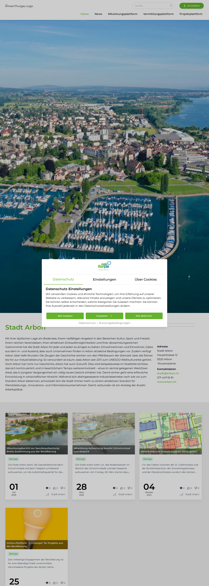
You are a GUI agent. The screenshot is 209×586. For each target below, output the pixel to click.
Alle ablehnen (144, 315)
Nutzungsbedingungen (114, 323)
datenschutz (63, 279)
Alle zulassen (65, 315)
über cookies (146, 279)
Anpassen (102, 315)
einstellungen (104, 279)
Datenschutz (87, 323)
